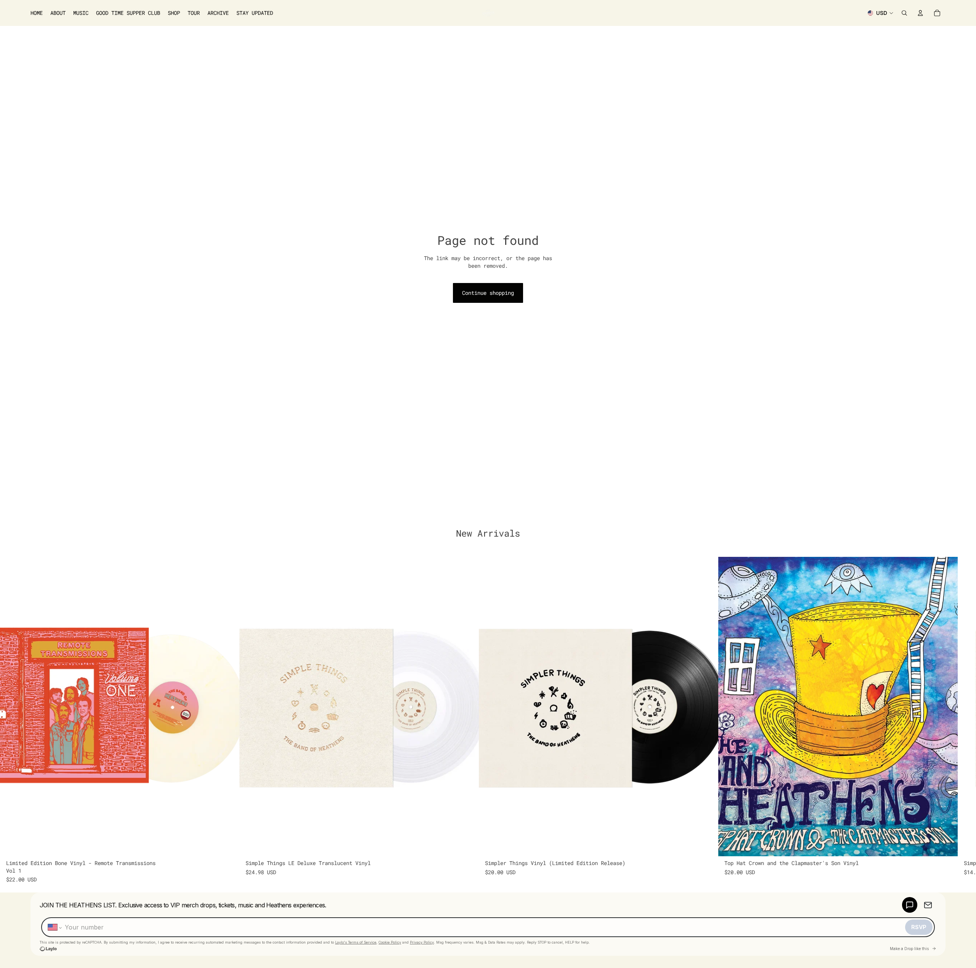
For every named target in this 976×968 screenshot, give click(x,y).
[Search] (904, 13)
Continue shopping (488, 292)
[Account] (920, 13)
